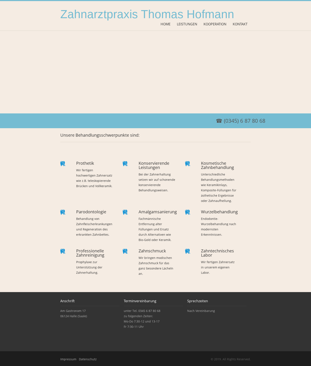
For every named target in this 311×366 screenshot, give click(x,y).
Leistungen (187, 24)
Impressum (68, 359)
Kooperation (215, 24)
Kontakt (240, 24)
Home (166, 24)
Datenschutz (88, 359)
